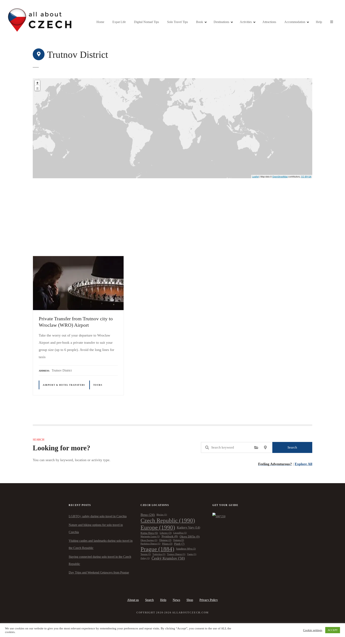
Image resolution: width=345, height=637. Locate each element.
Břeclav (162, 515)
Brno (148, 515)
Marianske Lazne (150, 536)
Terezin (146, 554)
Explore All (303, 464)
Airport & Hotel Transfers (64, 385)
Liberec (166, 533)
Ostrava (178, 540)
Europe (158, 527)
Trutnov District (176, 554)
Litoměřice (180, 533)
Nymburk (170, 536)
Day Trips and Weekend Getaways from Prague (99, 572)
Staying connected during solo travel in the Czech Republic (100, 560)
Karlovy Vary (188, 527)
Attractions (269, 22)
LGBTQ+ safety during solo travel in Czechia (98, 516)
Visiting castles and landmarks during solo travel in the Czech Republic (101, 544)
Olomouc (165, 540)
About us (133, 600)
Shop (189, 600)
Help (319, 22)
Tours (97, 385)
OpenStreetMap (280, 176)
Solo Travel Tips (177, 22)
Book (199, 22)
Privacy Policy (208, 600)
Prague (157, 549)
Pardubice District (150, 544)
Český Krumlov (168, 558)
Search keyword (207, 447)
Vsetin (191, 554)
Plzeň (179, 543)
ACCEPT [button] (333, 630)
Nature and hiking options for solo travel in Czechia (96, 528)
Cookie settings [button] (312, 630)
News (176, 600)
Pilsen (167, 543)
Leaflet (255, 176)
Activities (246, 22)
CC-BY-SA (306, 176)
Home (100, 22)
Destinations (221, 22)
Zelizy (145, 558)
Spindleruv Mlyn (186, 549)
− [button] (37, 88)
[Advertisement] (172, 208)
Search (292, 447)
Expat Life (119, 22)
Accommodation (294, 22)
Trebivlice (159, 554)
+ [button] (37, 83)
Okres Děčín (190, 536)
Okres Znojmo (149, 540)
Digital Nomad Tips (146, 22)
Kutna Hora (149, 533)
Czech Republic (168, 520)
